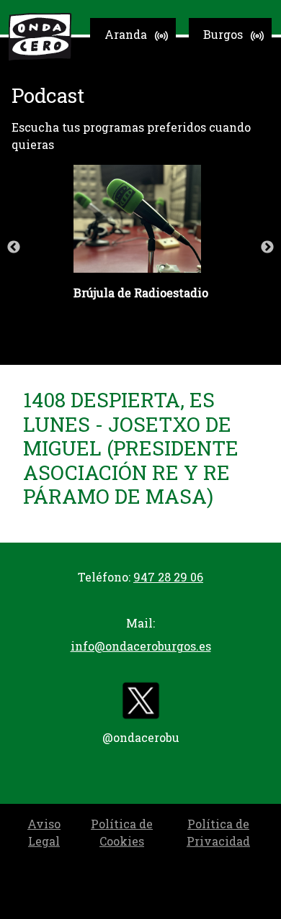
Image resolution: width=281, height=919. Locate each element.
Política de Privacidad (218, 832)
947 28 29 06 (168, 576)
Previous (13, 247)
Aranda (125, 34)
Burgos (223, 34)
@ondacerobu (140, 737)
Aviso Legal (44, 832)
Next (267, 247)
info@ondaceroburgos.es (141, 645)
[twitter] (140, 703)
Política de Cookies (122, 832)
